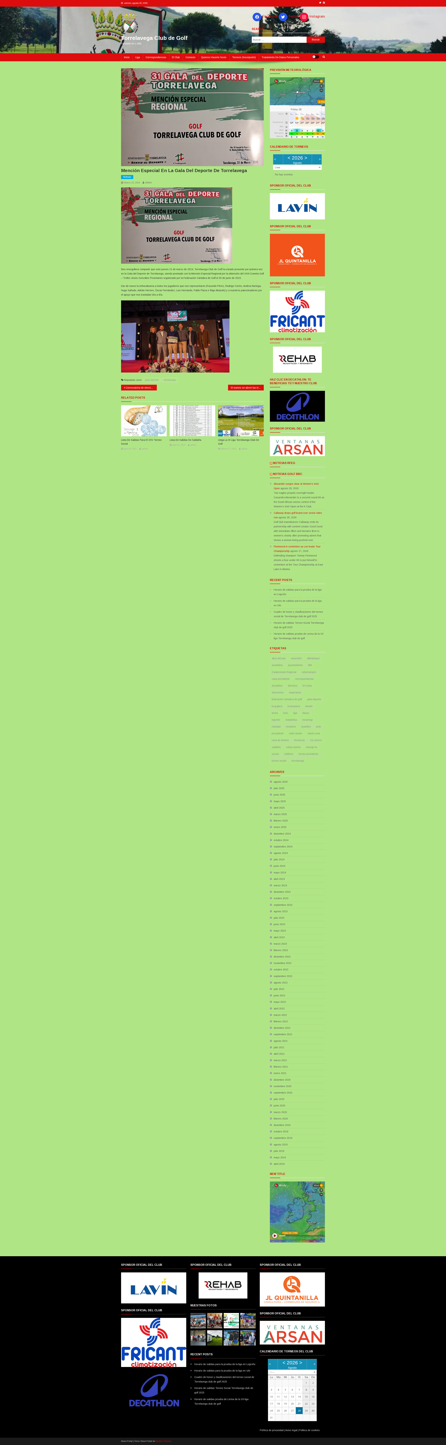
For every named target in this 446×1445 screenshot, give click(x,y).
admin (148, 182)
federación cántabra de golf (287, 699)
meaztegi (307, 719)
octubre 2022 (281, 969)
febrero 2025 (281, 820)
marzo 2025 (280, 814)
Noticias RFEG (284, 463)
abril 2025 (279, 807)
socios (275, 754)
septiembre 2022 (283, 976)
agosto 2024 (281, 853)
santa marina (293, 747)
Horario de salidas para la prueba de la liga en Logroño (298, 592)
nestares (291, 726)
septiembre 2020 (283, 1092)
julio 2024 (279, 859)
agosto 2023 (281, 911)
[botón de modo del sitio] (315, 57)
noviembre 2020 (282, 1086)
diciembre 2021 (282, 1027)
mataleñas (291, 719)
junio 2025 (279, 794)
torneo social (279, 760)
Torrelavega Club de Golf (154, 38)
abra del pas (279, 658)
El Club (176, 57)
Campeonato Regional (284, 672)
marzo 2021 (280, 1060)
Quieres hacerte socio (213, 57)
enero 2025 (280, 827)
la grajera (277, 706)
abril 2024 (279, 879)
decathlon (277, 685)
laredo (308, 706)
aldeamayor (313, 658)
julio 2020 (279, 1099)
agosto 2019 (281, 1144)
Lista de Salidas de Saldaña (185, 440)
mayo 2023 (280, 930)
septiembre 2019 (283, 1138)
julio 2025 (279, 788)
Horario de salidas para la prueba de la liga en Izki (298, 603)
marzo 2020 (280, 1112)
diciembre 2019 (282, 1125)
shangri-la (311, 747)
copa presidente (281, 678)
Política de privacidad (271, 1430)
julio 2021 (279, 1047)
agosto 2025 (281, 781)
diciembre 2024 (282, 833)
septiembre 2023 (283, 905)
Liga (137, 57)
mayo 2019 (280, 1157)
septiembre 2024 (283, 846)
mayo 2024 (280, 872)
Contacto (190, 57)
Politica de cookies (309, 1430)
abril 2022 (279, 1008)
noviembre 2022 (282, 963)
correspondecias (304, 678)
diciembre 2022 (282, 956)
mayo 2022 (280, 1002)
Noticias (127, 177)
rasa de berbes (280, 740)
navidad (276, 726)
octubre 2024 (281, 840)
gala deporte (151, 380)
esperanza (295, 692)
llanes (306, 713)
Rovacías (299, 740)
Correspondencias (156, 57)
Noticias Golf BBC (287, 473)
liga (295, 713)
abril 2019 (279, 1164)
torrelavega (170, 380)
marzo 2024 (280, 885)
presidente (278, 733)
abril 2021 (279, 1053)
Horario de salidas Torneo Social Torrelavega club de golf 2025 (299, 625)
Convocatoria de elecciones (141, 387)
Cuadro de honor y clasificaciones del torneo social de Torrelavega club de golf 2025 (298, 614)
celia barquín (309, 672)
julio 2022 (279, 989)
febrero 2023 (281, 950)
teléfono (288, 754)
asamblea (277, 665)
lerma (275, 713)
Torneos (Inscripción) (244, 57)
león (285, 713)
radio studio (295, 733)
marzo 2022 (280, 1015)
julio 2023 (279, 917)
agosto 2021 (281, 1041)
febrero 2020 (281, 1118)
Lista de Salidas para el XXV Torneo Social (141, 442)
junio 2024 (279, 866)
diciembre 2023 (282, 891)
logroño (276, 719)
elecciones (278, 692)
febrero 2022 (281, 1021)
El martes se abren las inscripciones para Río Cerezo (247, 387)
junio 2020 (279, 1105)
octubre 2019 (281, 1131)
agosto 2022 (281, 982)
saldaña (276, 747)
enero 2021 (280, 1073)
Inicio (127, 57)
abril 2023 (279, 937)
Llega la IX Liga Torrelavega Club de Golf (238, 442)
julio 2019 (279, 1151)
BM (310, 665)
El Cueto (307, 685)
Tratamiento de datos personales (280, 57)
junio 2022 (279, 995)
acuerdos (296, 658)
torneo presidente (308, 754)
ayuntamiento (295, 665)
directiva (292, 685)
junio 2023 (279, 924)
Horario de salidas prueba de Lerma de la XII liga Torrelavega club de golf (298, 636)
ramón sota (313, 733)
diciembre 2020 (282, 1079)
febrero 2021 (281, 1066)
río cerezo (316, 740)
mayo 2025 (280, 801)
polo (318, 726)
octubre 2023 (281, 898)
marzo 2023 (280, 943)
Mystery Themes (163, 1441)
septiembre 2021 (283, 1034)
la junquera (294, 706)
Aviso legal (291, 1430)
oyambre (306, 726)
